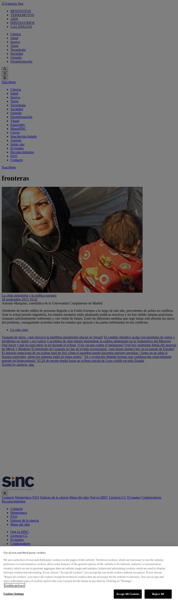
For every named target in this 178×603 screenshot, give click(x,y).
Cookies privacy (15, 585)
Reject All (158, 594)
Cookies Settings (13, 593)
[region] (89, 574)
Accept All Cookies (127, 594)
